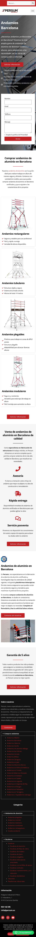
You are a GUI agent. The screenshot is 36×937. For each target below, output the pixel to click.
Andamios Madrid (13, 738)
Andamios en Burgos (14, 787)
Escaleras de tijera (16, 854)
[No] (33, 930)
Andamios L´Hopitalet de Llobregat (19, 795)
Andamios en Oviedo (14, 770)
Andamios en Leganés (14, 781)
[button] (18, 734)
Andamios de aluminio (13, 813)
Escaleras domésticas (17, 876)
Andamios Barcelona (14, 740)
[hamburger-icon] (32, 10)
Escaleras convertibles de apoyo (21, 865)
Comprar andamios (11, 734)
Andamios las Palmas (14, 751)
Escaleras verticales (16, 868)
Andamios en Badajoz (14, 776)
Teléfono (7, 114)
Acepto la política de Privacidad (17, 135)
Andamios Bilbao (13, 757)
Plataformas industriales (16, 881)
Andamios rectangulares (15, 233)
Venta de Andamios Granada (17, 773)
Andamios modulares (14, 391)
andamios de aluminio (16, 171)
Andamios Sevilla (13, 746)
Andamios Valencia (13, 743)
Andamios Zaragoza (14, 759)
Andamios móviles (14, 820)
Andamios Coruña (13, 754)
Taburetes (11, 879)
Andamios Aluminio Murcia (16, 765)
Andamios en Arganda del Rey (17, 784)
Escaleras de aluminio (17, 846)
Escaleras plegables (16, 857)
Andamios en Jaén (13, 762)
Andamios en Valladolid (15, 789)
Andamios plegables (13, 334)
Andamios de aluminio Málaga (17, 749)
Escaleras (8, 839)
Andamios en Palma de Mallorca (18, 768)
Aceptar (11, 934)
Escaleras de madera (17, 851)
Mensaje (7, 122)
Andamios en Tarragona (15, 792)
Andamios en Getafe (14, 778)
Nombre (7, 99)
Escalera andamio (14, 831)
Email (6, 106)
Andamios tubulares (13, 283)
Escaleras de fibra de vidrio (19, 849)
